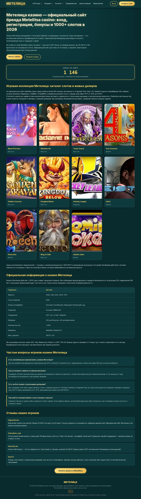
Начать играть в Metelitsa (70, 471)
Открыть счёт (127, 4)
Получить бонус (32, 57)
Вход (114, 4)
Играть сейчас (14, 57)
